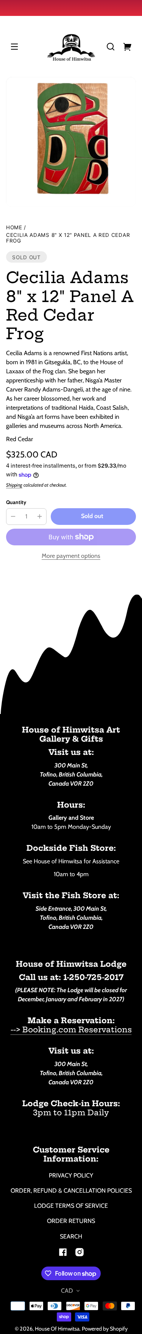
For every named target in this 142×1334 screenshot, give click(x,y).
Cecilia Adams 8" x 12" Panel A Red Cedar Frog (68, 238)
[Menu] (14, 46)
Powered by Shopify (105, 1328)
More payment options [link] (71, 555)
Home (14, 227)
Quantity (16, 502)
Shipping (14, 485)
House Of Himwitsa (57, 1328)
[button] (110, 46)
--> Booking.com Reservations (71, 1029)
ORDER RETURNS (71, 1220)
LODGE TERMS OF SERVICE (71, 1205)
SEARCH (71, 1236)
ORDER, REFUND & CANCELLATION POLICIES (71, 1190)
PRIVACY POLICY (71, 1175)
